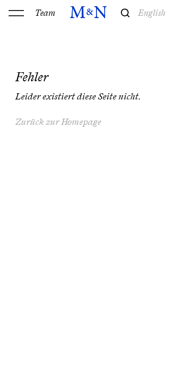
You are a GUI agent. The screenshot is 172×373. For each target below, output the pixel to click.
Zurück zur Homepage (58, 121)
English (152, 13)
